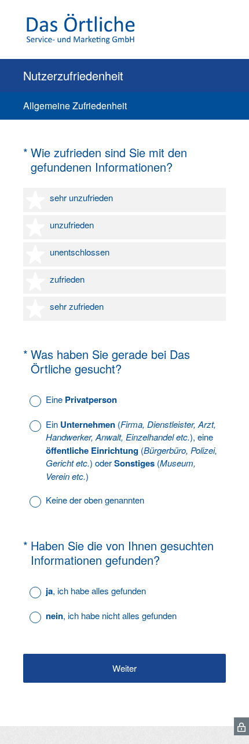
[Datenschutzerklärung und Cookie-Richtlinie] (241, 726)
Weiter (124, 668)
